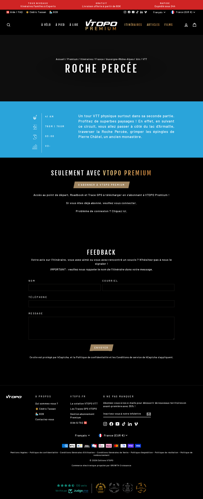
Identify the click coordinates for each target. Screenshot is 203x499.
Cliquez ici (119, 211)
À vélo (46, 24)
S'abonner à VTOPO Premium (101, 184)
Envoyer (101, 347)
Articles (153, 24)
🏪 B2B (53, 12)
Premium (72, 59)
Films (168, 24)
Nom (32, 280)
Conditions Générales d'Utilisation (77, 452)
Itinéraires (133, 24)
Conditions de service (129, 357)
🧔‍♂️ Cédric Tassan (36, 12)
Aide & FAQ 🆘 (78, 422)
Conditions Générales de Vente (113, 452)
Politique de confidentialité (92, 357)
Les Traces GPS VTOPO (83, 408)
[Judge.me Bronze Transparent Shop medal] (141, 488)
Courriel (110, 280)
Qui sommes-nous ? (46, 403)
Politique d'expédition (142, 452)
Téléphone (38, 297)
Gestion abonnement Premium (82, 416)
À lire (74, 24)
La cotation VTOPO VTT (84, 403)
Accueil (60, 59)
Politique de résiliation (166, 452)
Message (36, 313)
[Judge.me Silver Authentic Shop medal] (114, 488)
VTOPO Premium (156, 195)
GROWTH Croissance (121, 465)
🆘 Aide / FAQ (14, 12)
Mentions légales (19, 452)
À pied (60, 24)
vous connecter (125, 203)
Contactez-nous (44, 419)
